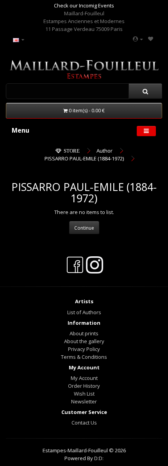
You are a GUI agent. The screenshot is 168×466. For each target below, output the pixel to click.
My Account (84, 377)
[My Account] (138, 38)
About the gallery (84, 341)
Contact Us (84, 422)
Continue (84, 228)
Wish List (84, 393)
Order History (84, 385)
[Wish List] (150, 38)
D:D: (99, 458)
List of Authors (84, 312)
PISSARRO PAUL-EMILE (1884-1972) (84, 158)
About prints (84, 333)
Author (105, 150)
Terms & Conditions (84, 356)
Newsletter (84, 401)
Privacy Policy (84, 349)
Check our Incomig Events (84, 5)
